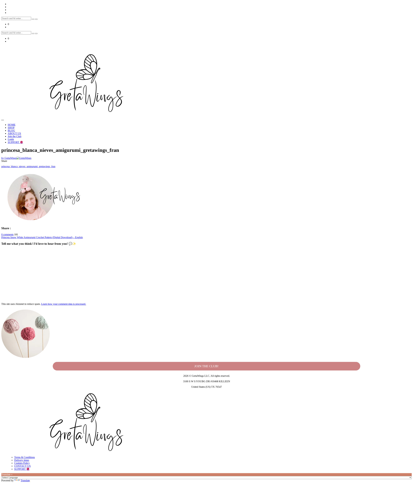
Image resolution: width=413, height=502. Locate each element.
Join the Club (14, 136)
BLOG (11, 130)
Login (11, 139)
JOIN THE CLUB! (206, 366)
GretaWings (9, 158)
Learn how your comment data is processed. (63, 304)
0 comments (7, 234)
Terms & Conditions (24, 457)
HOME (11, 124)
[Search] (33, 19)
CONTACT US (22, 466)
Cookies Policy (22, 463)
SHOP (11, 127)
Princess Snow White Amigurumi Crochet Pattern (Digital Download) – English (42, 237)
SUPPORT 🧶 (15, 142)
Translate (25, 480)
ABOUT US (14, 133)
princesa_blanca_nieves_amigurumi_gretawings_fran (28, 166)
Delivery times (21, 460)
